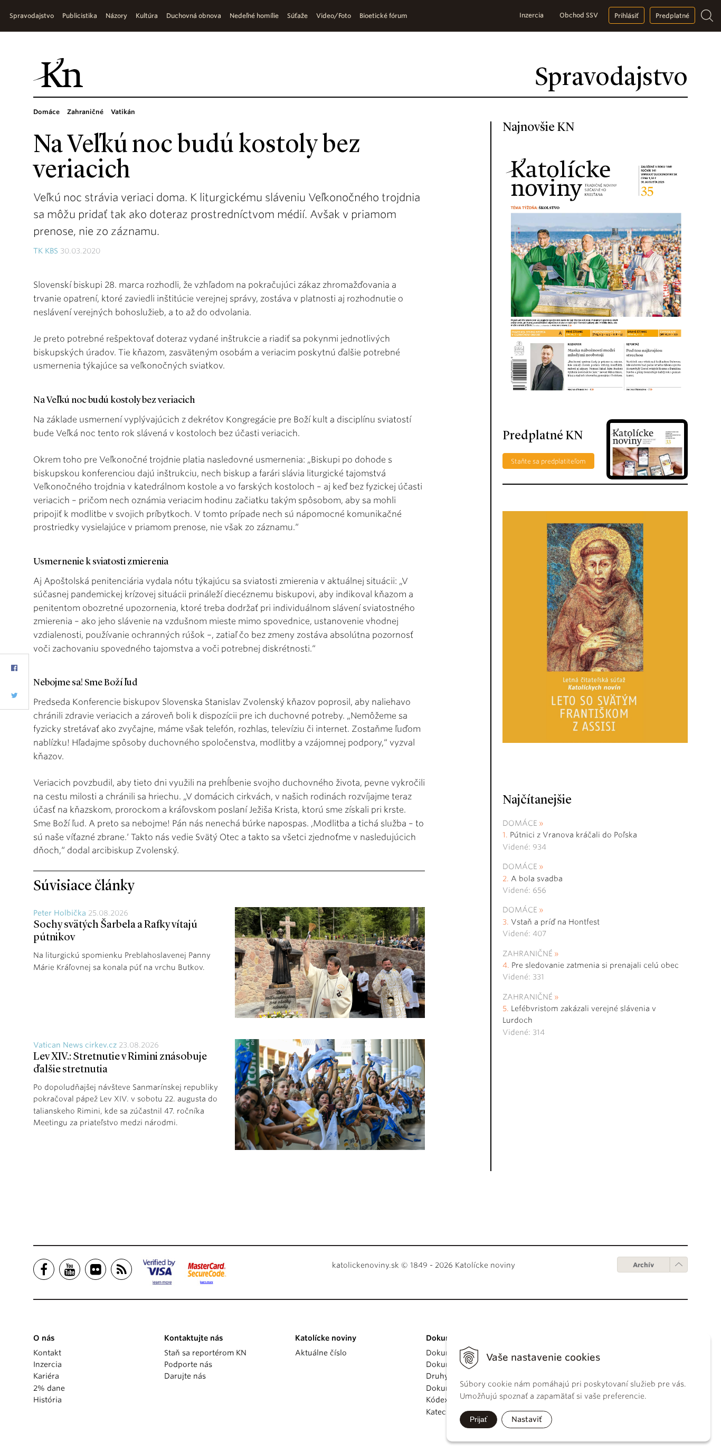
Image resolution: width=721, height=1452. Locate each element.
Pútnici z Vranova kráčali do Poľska (573, 835)
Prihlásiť (626, 16)
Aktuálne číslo (321, 1353)
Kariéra (46, 1376)
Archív (643, 1265)
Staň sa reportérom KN (205, 1353)
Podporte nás (188, 1364)
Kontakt (47, 1353)
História (47, 1400)
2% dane (49, 1388)
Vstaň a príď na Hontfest (555, 922)
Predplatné (672, 16)
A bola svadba (537, 878)
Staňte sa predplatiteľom (548, 461)
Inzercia (531, 15)
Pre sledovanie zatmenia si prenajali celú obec (596, 965)
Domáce (519, 823)
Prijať (478, 1419)
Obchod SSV (578, 15)
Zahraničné (527, 953)
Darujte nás (185, 1376)
